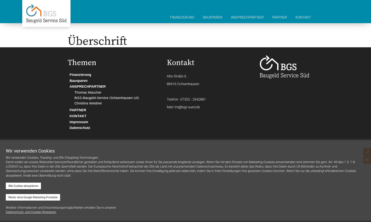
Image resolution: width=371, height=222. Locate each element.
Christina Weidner (88, 103)
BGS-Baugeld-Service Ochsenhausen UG (106, 98)
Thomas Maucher (87, 92)
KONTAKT (303, 17)
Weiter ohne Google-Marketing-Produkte (33, 197)
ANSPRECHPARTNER (247, 17)
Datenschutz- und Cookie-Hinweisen (31, 212)
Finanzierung (182, 17)
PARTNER (279, 17)
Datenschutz (80, 128)
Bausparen (212, 17)
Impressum (79, 122)
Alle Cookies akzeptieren (23, 185)
